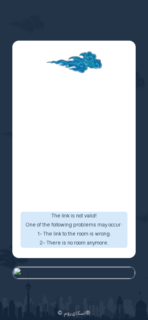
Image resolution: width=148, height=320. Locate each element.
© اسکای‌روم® (74, 313)
